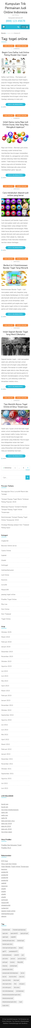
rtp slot (4, 976)
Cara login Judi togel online (9, 948)
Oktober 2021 (6, 769)
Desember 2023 (7, 652)
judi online (5, 958)
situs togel (16, 980)
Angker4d (4, 541)
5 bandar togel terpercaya (19, 929)
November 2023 (7, 656)
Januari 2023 (5, 700)
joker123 (16, 955)
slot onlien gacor (7, 987)
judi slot (13, 958)
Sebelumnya (7, 468)
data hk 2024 (6, 826)
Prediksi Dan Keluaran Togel (11, 845)
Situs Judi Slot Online (9, 864)
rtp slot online (12, 976)
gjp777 (4, 951)
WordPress (24, 1023)
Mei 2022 (4, 734)
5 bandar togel (6, 929)
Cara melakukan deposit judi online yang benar (15, 194)
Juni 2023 (4, 676)
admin (4, 107)
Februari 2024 (6, 642)
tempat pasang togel (8, 998)
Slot (15, 984)
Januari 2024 (5, 647)
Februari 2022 (6, 749)
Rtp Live (4, 604)
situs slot (21, 976)
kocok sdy (4, 807)
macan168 (5, 903)
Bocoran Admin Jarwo (9, 546)
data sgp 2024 (6, 823)
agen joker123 (14, 933)
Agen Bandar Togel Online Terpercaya (15, 866)
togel (20, 1002)
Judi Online (9, 46)
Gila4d (3, 560)
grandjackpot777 (13, 951)
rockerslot (4, 908)
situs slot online (7, 980)
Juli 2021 (4, 783)
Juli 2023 (4, 671)
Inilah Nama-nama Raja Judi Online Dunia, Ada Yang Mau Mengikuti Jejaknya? (16, 125)
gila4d (3, 889)
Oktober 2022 (6, 710)
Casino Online (6, 551)
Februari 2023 (6, 695)
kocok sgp (4, 804)
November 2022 (7, 705)
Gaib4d (3, 555)
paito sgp (4, 815)
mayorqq (4, 886)
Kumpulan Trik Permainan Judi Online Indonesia (15, 8)
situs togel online (7, 984)
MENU (23, 27)
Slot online (16, 987)
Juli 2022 (4, 725)
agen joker (5, 933)
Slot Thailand (6, 614)
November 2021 (7, 764)
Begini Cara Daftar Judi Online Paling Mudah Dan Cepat (15, 53)
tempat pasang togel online (9, 1002)
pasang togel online (8, 594)
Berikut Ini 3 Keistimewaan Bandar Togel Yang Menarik (15, 266)
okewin (3, 916)
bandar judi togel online (8, 940)
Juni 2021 (4, 788)
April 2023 (5, 686)
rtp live (22, 973)
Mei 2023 (4, 681)
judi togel (5, 962)
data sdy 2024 (6, 829)
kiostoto (4, 869)
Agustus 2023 (6, 666)
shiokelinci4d (5, 905)
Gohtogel (4, 565)
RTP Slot (4, 861)
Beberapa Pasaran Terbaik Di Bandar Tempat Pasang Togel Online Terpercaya (14, 509)
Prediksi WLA (6, 848)
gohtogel (4, 900)
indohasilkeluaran (7, 914)
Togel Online (21, 46)
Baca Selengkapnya (15, 104)
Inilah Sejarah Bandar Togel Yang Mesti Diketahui (15, 333)
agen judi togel (24, 933)
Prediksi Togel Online (9, 599)
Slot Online (5, 609)
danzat (20, 948)
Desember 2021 (7, 759)
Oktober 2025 (6, 632)
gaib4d (3, 883)
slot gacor (21, 984)
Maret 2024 (5, 637)
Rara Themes (9, 1023)
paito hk (4, 818)
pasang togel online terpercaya (10, 973)
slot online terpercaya (8, 991)
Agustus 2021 (6, 778)
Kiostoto (4, 580)
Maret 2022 (5, 744)
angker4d (4, 872)
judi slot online (21, 958)
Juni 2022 (4, 730)
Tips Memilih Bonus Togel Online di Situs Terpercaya (15, 405)
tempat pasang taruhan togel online (11, 994)
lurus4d (4, 585)
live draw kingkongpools (10, 810)
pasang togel (13, 966)
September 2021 (7, 774)
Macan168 (5, 590)
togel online (5, 1005)
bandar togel (20, 940)
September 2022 (7, 715)
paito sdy (4, 812)
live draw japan (6, 832)
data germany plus (8, 821)
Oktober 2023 (6, 661)
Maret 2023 (5, 691)
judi (23, 955)
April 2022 (5, 739)
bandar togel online (7, 944)
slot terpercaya (19, 991)
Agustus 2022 (6, 720)
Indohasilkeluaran (7, 570)
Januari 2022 (5, 754)
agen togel (5, 937)
